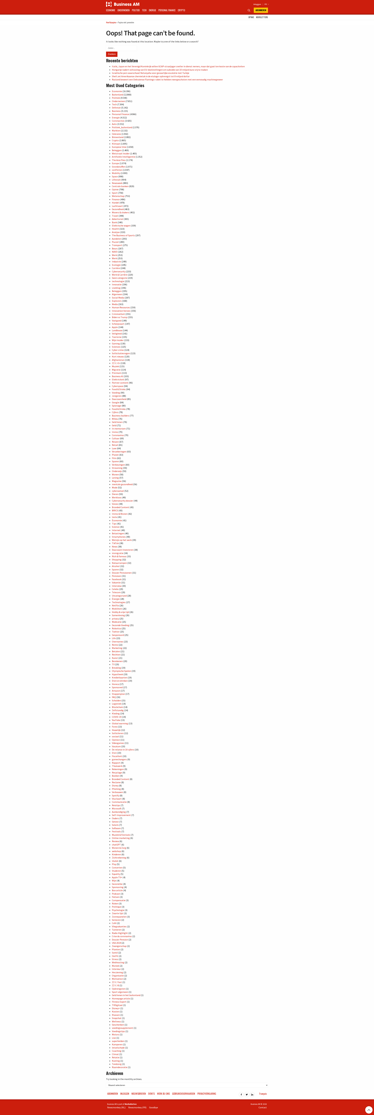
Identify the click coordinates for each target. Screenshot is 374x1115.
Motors (115, 1034)
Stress (115, 959)
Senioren (116, 919)
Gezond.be (117, 883)
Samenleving (118, 615)
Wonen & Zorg (119, 847)
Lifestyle (116, 179)
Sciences (116, 346)
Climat (115, 1054)
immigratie (117, 553)
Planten (116, 949)
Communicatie (119, 801)
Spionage (116, 405)
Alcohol (116, 566)
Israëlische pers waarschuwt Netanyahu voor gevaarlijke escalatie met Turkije (150, 72)
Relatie (115, 1057)
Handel (115, 202)
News (114, 546)
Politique (116, 906)
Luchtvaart (117, 205)
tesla (114, 517)
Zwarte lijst (117, 913)
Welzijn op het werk (122, 539)
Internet (116, 530)
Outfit (115, 956)
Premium (116, 372)
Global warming (120, 723)
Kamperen (117, 1044)
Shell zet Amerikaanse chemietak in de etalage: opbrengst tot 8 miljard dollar (151, 76)
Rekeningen (118, 769)
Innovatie (117, 284)
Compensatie (118, 900)
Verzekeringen (119, 451)
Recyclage (117, 772)
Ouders (115, 818)
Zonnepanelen (119, 916)
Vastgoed (116, 320)
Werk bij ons (163, 1093)
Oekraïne (116, 133)
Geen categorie (119, 277)
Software (116, 828)
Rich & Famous (119, 556)
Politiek (136, 10)
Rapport (116, 762)
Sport (115, 192)
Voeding (116, 392)
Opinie (251, 17)
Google (115, 402)
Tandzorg (117, 1064)
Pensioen (116, 575)
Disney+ (116, 1008)
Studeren (116, 870)
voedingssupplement (122, 1027)
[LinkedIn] (252, 1093)
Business (116, 110)
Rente (115, 644)
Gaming (116, 343)
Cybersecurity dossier (122, 500)
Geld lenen (117, 422)
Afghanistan (118, 359)
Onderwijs (117, 471)
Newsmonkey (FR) (137, 1107)
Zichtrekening (119, 857)
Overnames (117, 641)
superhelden (118, 1041)
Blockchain (117, 707)
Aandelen (116, 238)
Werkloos (116, 497)
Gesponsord (118, 635)
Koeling (116, 1060)
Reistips (116, 805)
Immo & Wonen (119, 513)
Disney (115, 785)
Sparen (115, 461)
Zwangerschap (119, 946)
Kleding (116, 713)
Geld (114, 425)
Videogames (118, 743)
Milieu (115, 418)
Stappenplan (118, 693)
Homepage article (121, 998)
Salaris (115, 824)
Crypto (181, 10)
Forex (114, 726)
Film (114, 458)
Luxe (114, 448)
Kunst (115, 657)
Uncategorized (119, 595)
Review (115, 841)
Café (114, 923)
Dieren (115, 494)
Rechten (116, 654)
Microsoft (116, 808)
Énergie (116, 598)
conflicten (117, 169)
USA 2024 (116, 942)
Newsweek (117, 183)
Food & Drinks (119, 389)
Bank (114, 222)
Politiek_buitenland (122, 127)
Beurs (115, 248)
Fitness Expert (119, 1001)
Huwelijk (116, 730)
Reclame (116, 782)
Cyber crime (118, 349)
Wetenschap (118, 196)
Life (114, 638)
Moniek (115, 965)
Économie (117, 520)
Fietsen (115, 896)
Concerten (117, 867)
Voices (115, 503)
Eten (114, 752)
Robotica (116, 628)
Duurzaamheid (119, 399)
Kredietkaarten (119, 677)
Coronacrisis (118, 120)
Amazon (116, 690)
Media (115, 304)
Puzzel (115, 241)
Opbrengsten (118, 988)
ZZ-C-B (115, 985)
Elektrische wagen (121, 225)
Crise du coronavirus (122, 936)
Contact (263, 1107)
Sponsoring (117, 887)
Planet (115, 454)
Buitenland (117, 94)
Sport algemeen (120, 991)
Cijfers (115, 412)
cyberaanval (118, 490)
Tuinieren (116, 929)
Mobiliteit (117, 608)
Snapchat (116, 1018)
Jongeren (117, 395)
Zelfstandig (118, 710)
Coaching (116, 1050)
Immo (115, 431)
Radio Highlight (120, 933)
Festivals (116, 831)
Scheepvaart (118, 323)
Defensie (116, 107)
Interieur (116, 969)
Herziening (117, 972)
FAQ (114, 697)
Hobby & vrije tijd (120, 612)
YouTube (116, 720)
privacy (115, 618)
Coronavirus (118, 435)
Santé (115, 952)
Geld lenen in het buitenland (126, 995)
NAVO (115, 251)
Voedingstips (118, 1031)
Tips (114, 523)
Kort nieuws (118, 356)
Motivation (117, 978)
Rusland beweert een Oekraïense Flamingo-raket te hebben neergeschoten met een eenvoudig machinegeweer (167, 79)
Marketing (117, 648)
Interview (116, 585)
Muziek (115, 366)
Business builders (120, 415)
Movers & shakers (120, 212)
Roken (115, 903)
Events (151, 1093)
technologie (118, 281)
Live (114, 1037)
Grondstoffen (118, 166)
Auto (114, 123)
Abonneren (261, 10)
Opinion (116, 739)
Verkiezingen (118, 464)
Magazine (117, 481)
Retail (115, 444)
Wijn (114, 880)
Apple (115, 327)
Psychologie (118, 910)
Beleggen (117, 150)
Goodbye (153, 1107)
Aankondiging (119, 811)
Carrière (116, 268)
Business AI (117, 376)
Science (115, 526)
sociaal (115, 736)
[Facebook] (241, 1093)
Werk (114, 255)
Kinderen (116, 854)
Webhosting (118, 962)
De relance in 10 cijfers (123, 749)
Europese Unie (119, 146)
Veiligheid (117, 333)
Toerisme (116, 336)
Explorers (117, 300)
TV (113, 664)
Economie (110, 10)
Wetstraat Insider (121, 153)
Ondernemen (123, 10)
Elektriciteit (118, 379)
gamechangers (119, 759)
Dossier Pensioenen (122, 572)
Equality (116, 874)
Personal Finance (166, 10)
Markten (116, 130)
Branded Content (120, 507)
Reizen (115, 441)
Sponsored (117, 687)
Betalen (116, 651)
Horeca (115, 684)
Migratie (116, 369)
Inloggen (257, 4)
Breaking (116, 667)
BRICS (115, 510)
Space (115, 176)
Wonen (115, 474)
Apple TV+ (117, 877)
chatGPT (116, 844)
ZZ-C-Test (117, 982)
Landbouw (117, 330)
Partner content (120, 382)
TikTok (115, 543)
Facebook (116, 579)
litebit (115, 860)
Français (263, 1093)
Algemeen (117, 294)
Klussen (116, 1014)
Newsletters (262, 17)
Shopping (117, 559)
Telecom (116, 592)
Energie (152, 10)
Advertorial (117, 219)
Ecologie (116, 264)
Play (114, 864)
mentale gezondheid (122, 484)
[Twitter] (246, 1093)
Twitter (116, 631)
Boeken (116, 775)
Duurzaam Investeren (122, 549)
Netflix (115, 605)
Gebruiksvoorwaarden (183, 1093)
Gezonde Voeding (120, 625)
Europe (115, 163)
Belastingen (118, 533)
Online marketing (121, 838)
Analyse (116, 232)
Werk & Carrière (119, 274)
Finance (116, 199)
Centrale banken (120, 186)
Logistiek (116, 703)
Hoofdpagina (111, 22)
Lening (115, 477)
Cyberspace (117, 386)
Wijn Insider (118, 340)
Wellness (116, 1021)
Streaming (117, 467)
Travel (115, 215)
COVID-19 (116, 716)
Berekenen (117, 661)
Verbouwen (117, 792)
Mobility (116, 173)
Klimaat (116, 143)
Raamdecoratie (119, 1067)
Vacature (116, 746)
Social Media (118, 297)
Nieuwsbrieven (138, 1093)
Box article (117, 890)
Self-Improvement (121, 815)
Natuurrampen (119, 562)
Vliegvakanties (119, 926)
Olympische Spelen (121, 670)
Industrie (116, 261)
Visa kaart (117, 798)
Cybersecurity (118, 271)
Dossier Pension (120, 939)
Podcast (116, 893)
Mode (114, 487)
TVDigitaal (117, 1005)
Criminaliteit (118, 314)
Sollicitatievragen (121, 353)
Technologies (118, 602)
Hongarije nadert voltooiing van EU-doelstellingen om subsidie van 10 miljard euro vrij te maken (160, 69)
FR (266, 4)
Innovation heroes (121, 310)
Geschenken (118, 1024)
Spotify (115, 795)
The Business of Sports (123, 235)
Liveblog (116, 287)
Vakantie (116, 582)
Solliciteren (118, 733)
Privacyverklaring (206, 1093)
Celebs (115, 589)
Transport (117, 245)
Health (115, 228)
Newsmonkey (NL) (116, 1107)
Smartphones (119, 536)
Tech (144, 10)
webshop (116, 851)
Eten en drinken (120, 680)
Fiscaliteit (117, 756)
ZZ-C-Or (116, 363)
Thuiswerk (117, 765)
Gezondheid (118, 209)
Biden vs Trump (119, 317)
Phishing (116, 788)
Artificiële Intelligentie (123, 156)
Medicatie (117, 621)
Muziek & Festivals (121, 834)
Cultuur (115, 438)
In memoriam (119, 428)
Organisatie (118, 975)
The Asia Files (118, 160)
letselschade (118, 1047)
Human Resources (121, 307)
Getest (115, 821)
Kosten (115, 1011)
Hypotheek (117, 674)
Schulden (116, 700)
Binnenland (117, 137)
